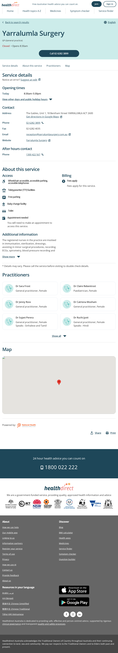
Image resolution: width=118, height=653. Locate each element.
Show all (56, 336)
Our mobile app (10, 532)
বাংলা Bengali (7, 598)
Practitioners (53, 65)
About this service (32, 65)
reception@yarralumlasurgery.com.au (46, 134)
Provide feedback (10, 575)
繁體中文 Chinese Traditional (16, 609)
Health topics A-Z (32, 11)
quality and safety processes (51, 624)
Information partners (12, 543)
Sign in (109, 4)
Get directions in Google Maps (42, 116)
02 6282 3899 (33, 122)
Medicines (55, 11)
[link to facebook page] (66, 614)
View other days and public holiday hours (24, 99)
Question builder (67, 559)
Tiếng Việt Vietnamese (13, 614)
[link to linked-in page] (79, 614)
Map (67, 65)
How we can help (10, 527)
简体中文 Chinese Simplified (15, 603)
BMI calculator (66, 532)
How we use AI (9, 564)
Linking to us (8, 538)
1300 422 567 (33, 154)
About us (6, 580)
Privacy (5, 559)
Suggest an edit (29, 79)
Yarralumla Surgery (36, 140)
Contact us (7, 570)
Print (113, 433)
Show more (8, 256)
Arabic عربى (8, 593)
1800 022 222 (60, 467)
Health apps (65, 538)
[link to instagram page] (73, 614)
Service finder (106, 11)
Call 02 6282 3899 (59, 53)
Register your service (12, 548)
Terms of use (8, 554)
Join (96, 4)
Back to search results (17, 22)
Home (10, 11)
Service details (10, 65)
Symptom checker (80, 11)
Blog (61, 527)
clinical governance (11, 624)
